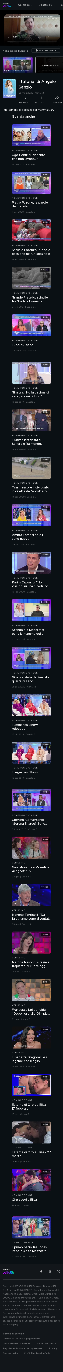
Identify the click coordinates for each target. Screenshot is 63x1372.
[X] (58, 1271)
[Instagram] (49, 1271)
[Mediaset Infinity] (7, 5)
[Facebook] (41, 1271)
